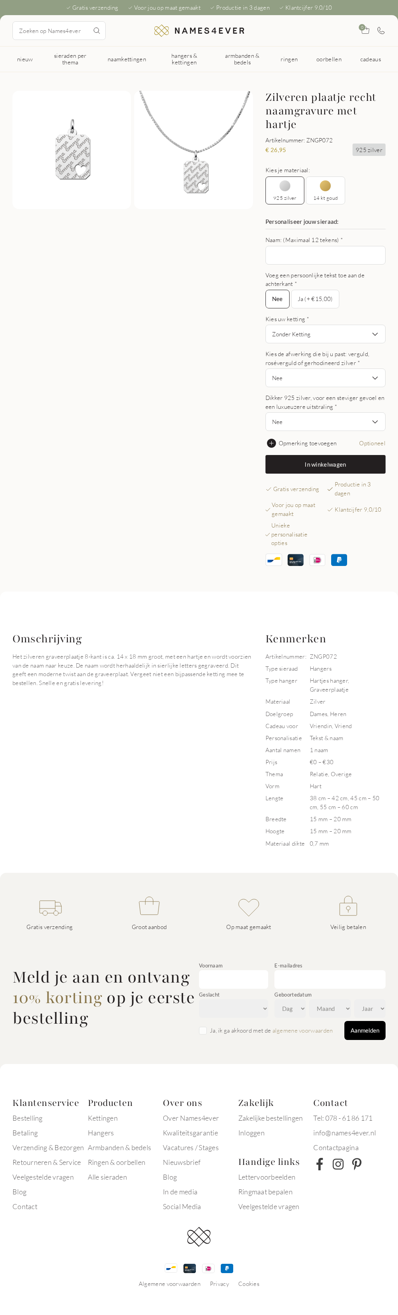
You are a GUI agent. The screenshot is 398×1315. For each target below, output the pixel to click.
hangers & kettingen (184, 59)
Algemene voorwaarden (170, 1283)
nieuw (25, 58)
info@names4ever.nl (344, 1132)
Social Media (182, 1206)
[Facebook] (319, 1164)
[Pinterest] (357, 1164)
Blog (19, 1191)
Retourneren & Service (46, 1162)
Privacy (219, 1283)
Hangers (101, 1132)
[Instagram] (338, 1164)
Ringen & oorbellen (117, 1162)
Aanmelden (365, 1030)
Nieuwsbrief (182, 1162)
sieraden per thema (70, 59)
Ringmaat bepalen (265, 1191)
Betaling (25, 1132)
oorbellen (329, 58)
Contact (24, 1206)
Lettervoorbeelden (266, 1177)
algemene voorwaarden (302, 1030)
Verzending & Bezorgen (48, 1147)
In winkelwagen (325, 464)
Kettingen (103, 1118)
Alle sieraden (107, 1177)
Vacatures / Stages (191, 1147)
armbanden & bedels (242, 59)
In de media (180, 1191)
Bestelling (27, 1118)
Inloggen (251, 1132)
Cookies (248, 1283)
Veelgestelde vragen (43, 1177)
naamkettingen (127, 58)
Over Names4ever (191, 1118)
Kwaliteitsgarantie (190, 1132)
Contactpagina (335, 1147)
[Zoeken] (96, 31)
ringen (289, 58)
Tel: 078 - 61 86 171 (342, 1118)
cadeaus (370, 58)
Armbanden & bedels (120, 1147)
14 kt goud (325, 198)
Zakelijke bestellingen (270, 1118)
